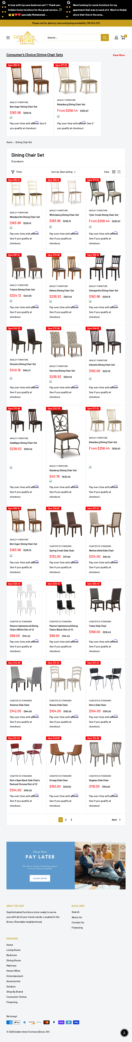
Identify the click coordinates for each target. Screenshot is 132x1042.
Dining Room (13, 960)
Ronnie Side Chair (58, 704)
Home (9, 142)
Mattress (11, 965)
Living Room (13, 949)
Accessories (13, 981)
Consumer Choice (16, 996)
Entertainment (14, 975)
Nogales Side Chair (99, 780)
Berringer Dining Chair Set (23, 106)
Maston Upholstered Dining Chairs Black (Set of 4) (63, 627)
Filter (19, 171)
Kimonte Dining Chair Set (23, 364)
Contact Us (78, 922)
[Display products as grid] (113, 171)
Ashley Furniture (19, 102)
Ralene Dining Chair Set (61, 290)
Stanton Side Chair (20, 704)
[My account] (116, 37)
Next (114, 819)
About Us (77, 917)
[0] (123, 37)
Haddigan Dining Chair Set (23, 442)
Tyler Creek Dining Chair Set (103, 214)
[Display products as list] (119, 171)
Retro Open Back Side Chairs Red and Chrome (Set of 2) (25, 782)
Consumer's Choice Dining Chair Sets (34, 54)
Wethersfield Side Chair (101, 550)
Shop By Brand (14, 991)
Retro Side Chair (97, 704)
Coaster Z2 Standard (60, 546)
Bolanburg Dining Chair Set (71, 104)
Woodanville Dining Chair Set (25, 216)
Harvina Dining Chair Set (62, 370)
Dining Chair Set (24, 142)
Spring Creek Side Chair (61, 550)
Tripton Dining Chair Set (22, 289)
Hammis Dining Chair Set (102, 364)
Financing (77, 927)
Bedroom (11, 955)
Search (76, 911)
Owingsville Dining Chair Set (103, 290)
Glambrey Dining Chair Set (63, 470)
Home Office (13, 970)
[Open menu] (8, 37)
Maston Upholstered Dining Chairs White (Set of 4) (24, 627)
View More (119, 55)
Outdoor (11, 986)
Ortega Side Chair (58, 780)
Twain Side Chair (98, 625)
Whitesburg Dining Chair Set (64, 214)
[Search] (105, 37)
